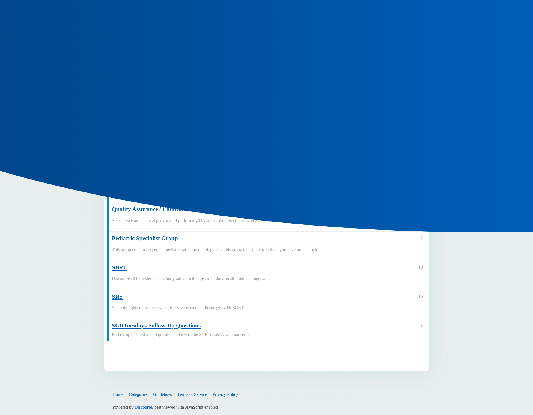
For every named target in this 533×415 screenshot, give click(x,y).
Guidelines (162, 394)
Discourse (143, 407)
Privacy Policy (225, 394)
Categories (138, 394)
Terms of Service (192, 394)
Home (117, 394)
